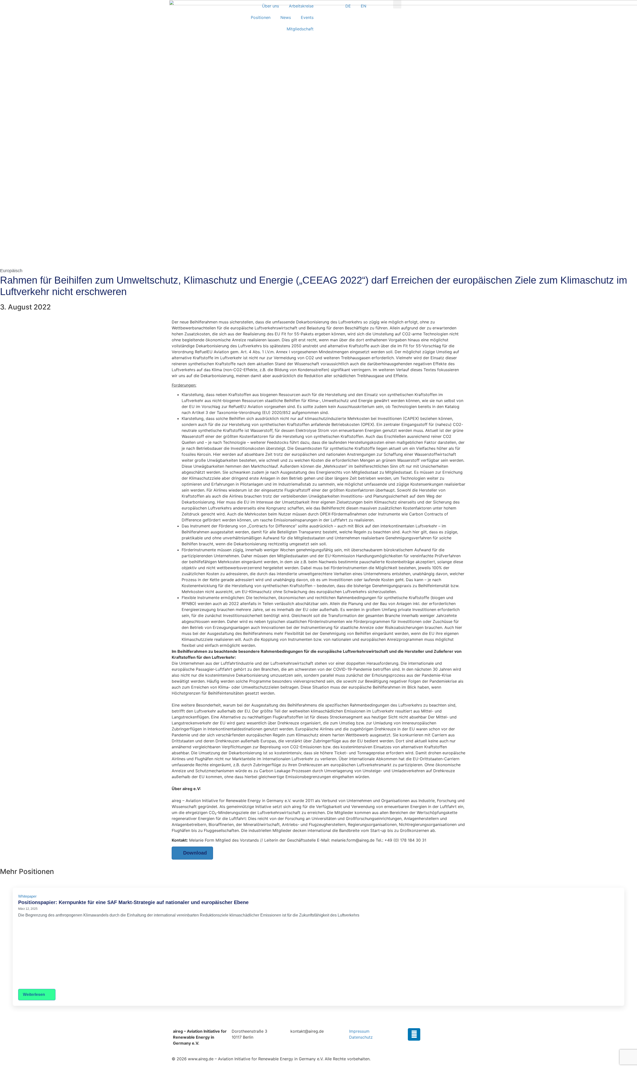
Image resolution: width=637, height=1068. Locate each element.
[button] (397, 4)
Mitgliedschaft (300, 28)
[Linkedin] (414, 1034)
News (285, 17)
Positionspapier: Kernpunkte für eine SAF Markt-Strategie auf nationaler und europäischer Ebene (133, 902)
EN (363, 5)
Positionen (260, 17)
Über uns (270, 5)
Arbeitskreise (301, 5)
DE (348, 5)
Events (307, 17)
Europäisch (11, 270)
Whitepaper (27, 896)
